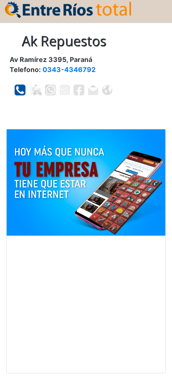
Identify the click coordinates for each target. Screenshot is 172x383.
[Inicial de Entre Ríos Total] (68, 9)
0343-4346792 (69, 69)
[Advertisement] (86, 304)
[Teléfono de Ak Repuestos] (20, 90)
